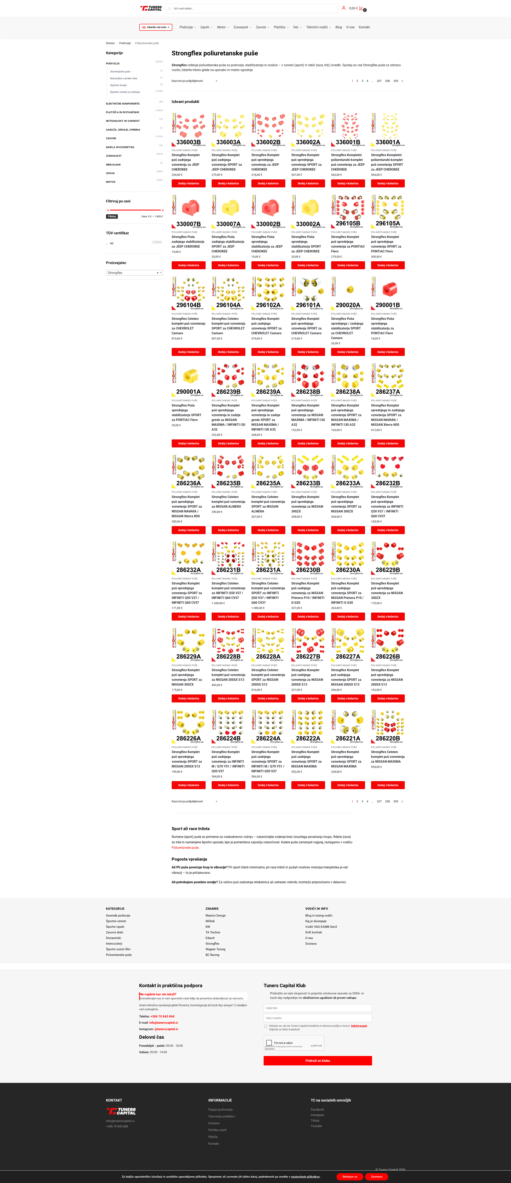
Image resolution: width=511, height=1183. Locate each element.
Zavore (111, 138)
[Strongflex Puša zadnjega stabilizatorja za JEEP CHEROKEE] (188, 211)
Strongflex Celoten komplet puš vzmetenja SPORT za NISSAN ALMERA (268, 504)
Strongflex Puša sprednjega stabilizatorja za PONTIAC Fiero (382, 326)
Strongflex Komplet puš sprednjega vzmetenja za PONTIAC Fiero (348, 244)
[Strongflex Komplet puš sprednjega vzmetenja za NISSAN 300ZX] (308, 471)
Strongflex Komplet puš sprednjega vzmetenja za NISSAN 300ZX (307, 504)
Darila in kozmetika (120, 147)
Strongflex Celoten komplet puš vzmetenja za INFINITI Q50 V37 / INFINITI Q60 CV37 (228, 590)
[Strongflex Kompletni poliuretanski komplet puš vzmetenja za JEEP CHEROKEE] (348, 129)
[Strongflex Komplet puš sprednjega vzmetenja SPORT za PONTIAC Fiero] (388, 211)
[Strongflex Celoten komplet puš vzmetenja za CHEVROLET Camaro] (188, 293)
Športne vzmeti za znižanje (125, 92)
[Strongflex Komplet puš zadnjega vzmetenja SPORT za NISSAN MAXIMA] (308, 726)
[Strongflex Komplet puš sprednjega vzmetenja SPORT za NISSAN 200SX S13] (188, 726)
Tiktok (315, 1120)
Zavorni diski (114, 932)
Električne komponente (123, 103)
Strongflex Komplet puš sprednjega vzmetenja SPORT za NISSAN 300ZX (346, 504)
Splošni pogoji (359, 1025)
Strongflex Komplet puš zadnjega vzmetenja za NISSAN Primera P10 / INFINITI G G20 (307, 593)
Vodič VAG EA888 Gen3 (321, 927)
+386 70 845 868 (162, 1016)
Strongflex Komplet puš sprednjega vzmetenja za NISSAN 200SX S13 (387, 677)
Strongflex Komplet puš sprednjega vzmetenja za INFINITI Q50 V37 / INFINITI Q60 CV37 (387, 506)
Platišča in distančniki (122, 112)
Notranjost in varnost (123, 120)
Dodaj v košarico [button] (188, 183)
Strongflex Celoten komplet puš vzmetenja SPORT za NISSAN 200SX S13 (268, 677)
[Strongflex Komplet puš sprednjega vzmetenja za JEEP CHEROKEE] (268, 129)
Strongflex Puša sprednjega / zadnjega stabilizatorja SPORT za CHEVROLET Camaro (347, 328)
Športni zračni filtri (118, 949)
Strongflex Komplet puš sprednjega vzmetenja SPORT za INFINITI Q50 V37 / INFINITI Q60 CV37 (187, 593)
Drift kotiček (313, 932)
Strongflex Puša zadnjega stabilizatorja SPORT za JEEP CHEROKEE (228, 244)
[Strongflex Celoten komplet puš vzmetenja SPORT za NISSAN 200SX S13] (268, 644)
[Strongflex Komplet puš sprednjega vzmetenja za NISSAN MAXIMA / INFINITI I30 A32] (308, 380)
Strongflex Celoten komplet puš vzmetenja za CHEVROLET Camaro (188, 326)
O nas (309, 938)
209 (395, 80)
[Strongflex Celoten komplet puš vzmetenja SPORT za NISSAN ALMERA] (268, 471)
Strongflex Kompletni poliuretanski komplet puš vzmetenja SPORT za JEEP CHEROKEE (387, 162)
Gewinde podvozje (118, 915)
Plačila (212, 1137)
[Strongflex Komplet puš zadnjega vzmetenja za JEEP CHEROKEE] (188, 129)
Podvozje (125, 43)
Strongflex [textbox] (133, 273)
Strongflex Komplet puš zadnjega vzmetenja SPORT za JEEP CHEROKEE (227, 162)
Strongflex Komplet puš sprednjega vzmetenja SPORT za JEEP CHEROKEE (306, 162)
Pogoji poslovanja (220, 1109)
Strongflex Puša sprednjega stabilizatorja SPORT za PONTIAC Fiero (186, 412)
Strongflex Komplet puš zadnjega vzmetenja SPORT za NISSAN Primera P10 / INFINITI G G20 (347, 593)
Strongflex (212, 943)
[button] (358, 8)
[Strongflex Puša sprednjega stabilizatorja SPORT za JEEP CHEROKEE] (308, 211)
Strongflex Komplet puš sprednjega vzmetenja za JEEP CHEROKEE (265, 162)
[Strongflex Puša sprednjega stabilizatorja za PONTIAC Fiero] (388, 293)
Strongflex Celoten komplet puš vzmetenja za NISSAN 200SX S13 (228, 675)
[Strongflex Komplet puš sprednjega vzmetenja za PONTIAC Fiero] (348, 211)
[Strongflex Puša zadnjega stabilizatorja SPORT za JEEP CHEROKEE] (228, 211)
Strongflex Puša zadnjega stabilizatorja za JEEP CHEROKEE (188, 241)
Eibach (210, 938)
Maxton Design (216, 915)
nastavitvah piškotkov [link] (305, 1177)
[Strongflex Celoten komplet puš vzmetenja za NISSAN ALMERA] (228, 471)
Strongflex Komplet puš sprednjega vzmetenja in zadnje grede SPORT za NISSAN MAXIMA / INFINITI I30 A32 (265, 417)
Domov (110, 43)
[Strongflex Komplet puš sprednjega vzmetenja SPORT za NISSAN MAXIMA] (348, 726)
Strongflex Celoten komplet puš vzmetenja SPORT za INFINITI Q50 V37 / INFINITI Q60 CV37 (268, 593)
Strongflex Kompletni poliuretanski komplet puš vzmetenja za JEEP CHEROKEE (348, 162)
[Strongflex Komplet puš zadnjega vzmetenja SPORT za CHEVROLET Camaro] (268, 293)
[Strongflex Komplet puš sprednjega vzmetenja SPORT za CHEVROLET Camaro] (308, 293)
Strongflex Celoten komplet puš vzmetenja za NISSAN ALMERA (228, 501)
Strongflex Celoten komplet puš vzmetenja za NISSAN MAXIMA (388, 756)
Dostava (310, 943)
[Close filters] (164, 51)
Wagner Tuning (215, 949)
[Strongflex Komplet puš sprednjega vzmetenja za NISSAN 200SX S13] (388, 644)
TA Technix (213, 932)
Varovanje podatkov (221, 1116)
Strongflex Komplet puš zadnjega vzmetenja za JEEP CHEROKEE (186, 162)
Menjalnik (113, 164)
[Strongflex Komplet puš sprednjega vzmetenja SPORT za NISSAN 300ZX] (348, 471)
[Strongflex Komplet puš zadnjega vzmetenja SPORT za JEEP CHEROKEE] (228, 129)
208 (387, 80)
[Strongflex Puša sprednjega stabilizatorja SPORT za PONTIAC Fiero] (188, 380)
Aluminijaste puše (120, 71)
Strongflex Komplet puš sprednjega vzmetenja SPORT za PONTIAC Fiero (386, 244)
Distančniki (113, 938)
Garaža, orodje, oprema (123, 129)
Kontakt (213, 1143)
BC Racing (212, 955)
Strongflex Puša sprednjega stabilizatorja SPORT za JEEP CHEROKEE (306, 244)
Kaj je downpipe (315, 921)
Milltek (210, 921)
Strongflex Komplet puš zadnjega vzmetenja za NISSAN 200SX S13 (307, 677)
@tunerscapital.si (166, 1029)
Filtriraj (112, 216)
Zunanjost (114, 155)
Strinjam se (350, 1177)
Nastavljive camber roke (123, 78)
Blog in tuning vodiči (319, 915)
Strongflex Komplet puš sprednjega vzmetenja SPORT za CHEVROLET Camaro (306, 326)
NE (112, 243)
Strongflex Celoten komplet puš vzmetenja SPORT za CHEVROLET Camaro (228, 326)
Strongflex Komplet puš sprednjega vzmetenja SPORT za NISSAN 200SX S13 (187, 759)
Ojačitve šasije (118, 85)
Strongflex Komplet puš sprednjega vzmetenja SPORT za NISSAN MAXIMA (346, 759)
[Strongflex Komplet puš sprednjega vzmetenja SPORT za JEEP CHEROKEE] (308, 129)
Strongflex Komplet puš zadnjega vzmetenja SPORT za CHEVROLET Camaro (266, 326)
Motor (110, 181)
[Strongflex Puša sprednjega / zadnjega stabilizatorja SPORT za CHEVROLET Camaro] (348, 293)
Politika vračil (217, 1130)
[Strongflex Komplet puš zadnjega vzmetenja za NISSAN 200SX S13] (308, 644)
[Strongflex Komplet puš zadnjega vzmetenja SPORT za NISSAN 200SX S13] (348, 644)
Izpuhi (110, 173)
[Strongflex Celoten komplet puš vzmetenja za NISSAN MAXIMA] (388, 726)
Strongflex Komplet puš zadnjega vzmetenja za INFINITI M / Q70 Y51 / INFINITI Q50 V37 (228, 761)
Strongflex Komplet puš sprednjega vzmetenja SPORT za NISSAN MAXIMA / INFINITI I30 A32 (346, 415)
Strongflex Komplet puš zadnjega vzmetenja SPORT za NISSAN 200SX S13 (346, 677)
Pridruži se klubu (318, 1061)
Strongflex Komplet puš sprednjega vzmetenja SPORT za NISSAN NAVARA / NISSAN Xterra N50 (187, 506)
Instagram (317, 1115)
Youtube (316, 1126)
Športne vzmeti (116, 921)
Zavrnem (376, 1177)
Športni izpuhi (115, 927)
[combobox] (134, 272)
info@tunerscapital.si (163, 1022)
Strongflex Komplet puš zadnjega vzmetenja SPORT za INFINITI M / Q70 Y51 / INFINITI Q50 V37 (267, 761)
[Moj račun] (344, 8)
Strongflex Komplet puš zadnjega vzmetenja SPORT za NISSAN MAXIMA (306, 759)
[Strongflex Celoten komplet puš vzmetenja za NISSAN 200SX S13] (228, 644)
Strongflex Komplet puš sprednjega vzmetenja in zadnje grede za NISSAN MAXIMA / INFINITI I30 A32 (228, 417)
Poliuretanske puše (185, 150)
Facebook (317, 1109)
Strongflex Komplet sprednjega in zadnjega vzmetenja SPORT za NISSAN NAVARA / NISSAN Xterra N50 (388, 415)
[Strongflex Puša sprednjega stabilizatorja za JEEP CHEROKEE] (268, 211)
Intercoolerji (114, 943)
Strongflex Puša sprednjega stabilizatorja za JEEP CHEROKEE (267, 244)
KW (208, 927)
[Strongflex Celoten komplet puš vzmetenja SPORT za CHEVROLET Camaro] (228, 293)
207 (379, 80)
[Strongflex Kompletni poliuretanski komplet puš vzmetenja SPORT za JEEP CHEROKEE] (388, 129)
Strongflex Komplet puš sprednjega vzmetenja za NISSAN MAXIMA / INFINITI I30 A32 (308, 415)
